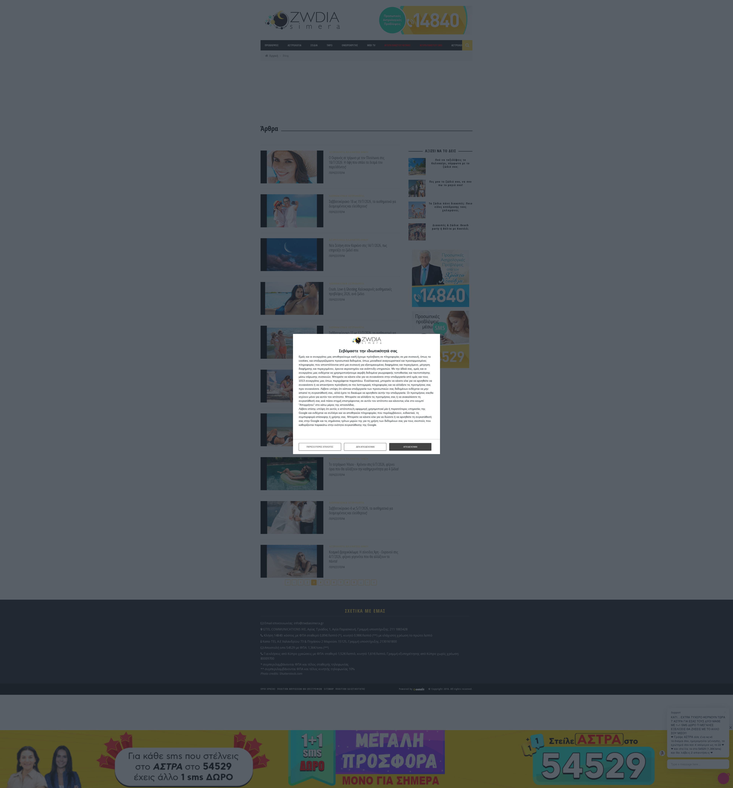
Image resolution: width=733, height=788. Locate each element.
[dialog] (366, 394)
